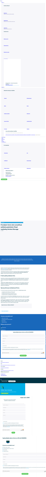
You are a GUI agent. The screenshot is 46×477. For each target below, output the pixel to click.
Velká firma (7, 362)
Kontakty (3, 370)
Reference (3, 139)
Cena (2, 138)
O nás (1, 370)
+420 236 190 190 (4, 375)
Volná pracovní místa (4, 381)
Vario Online (3, 137)
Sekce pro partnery (11, 370)
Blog (2, 140)
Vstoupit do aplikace (8, 176)
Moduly (3, 87)
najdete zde (28, 349)
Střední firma (4, 362)
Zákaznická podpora (6, 370)
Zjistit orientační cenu (5, 393)
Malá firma (2, 362)
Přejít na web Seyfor (12, 381)
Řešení (3, 2)
